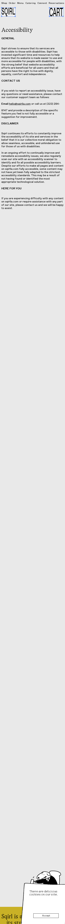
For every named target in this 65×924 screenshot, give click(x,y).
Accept (46, 915)
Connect (42, 3)
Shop (4, 3)
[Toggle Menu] (8, 12)
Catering (30, 3)
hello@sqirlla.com (20, 103)
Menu (20, 3)
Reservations (56, 3)
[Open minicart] (56, 12)
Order (12, 3)
